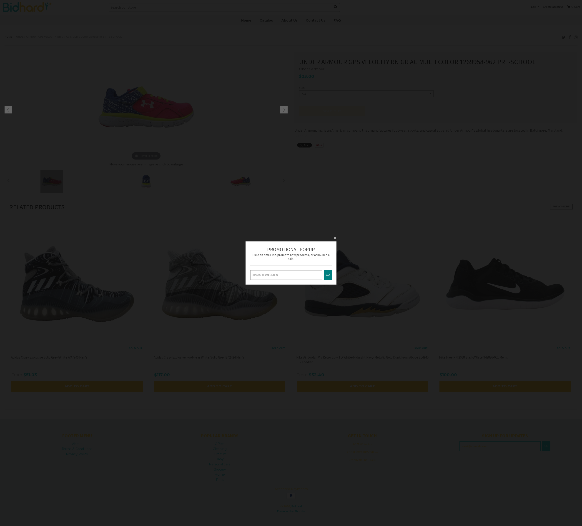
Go (328, 274)
